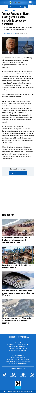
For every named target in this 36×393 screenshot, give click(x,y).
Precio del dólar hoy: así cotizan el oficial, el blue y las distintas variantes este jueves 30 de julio (18, 292)
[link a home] (16, 2)
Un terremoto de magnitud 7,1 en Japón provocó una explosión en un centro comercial (16, 320)
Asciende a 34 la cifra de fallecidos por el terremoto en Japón (17, 266)
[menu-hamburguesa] (4, 3)
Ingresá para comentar (18, 173)
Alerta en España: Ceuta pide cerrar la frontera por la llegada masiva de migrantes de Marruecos (16, 240)
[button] (31, 3)
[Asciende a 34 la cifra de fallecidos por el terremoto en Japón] (18, 255)
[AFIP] (18, 385)
